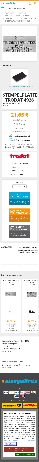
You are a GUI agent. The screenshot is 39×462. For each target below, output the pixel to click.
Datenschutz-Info (10, 440)
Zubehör (22, 13)
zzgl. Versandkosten (19, 131)
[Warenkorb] (35, 3)
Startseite (9, 13)
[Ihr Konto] (29, 3)
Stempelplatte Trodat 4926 (17, 21)
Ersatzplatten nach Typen (17, 16)
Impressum (31, 440)
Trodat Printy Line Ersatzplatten (20, 18)
